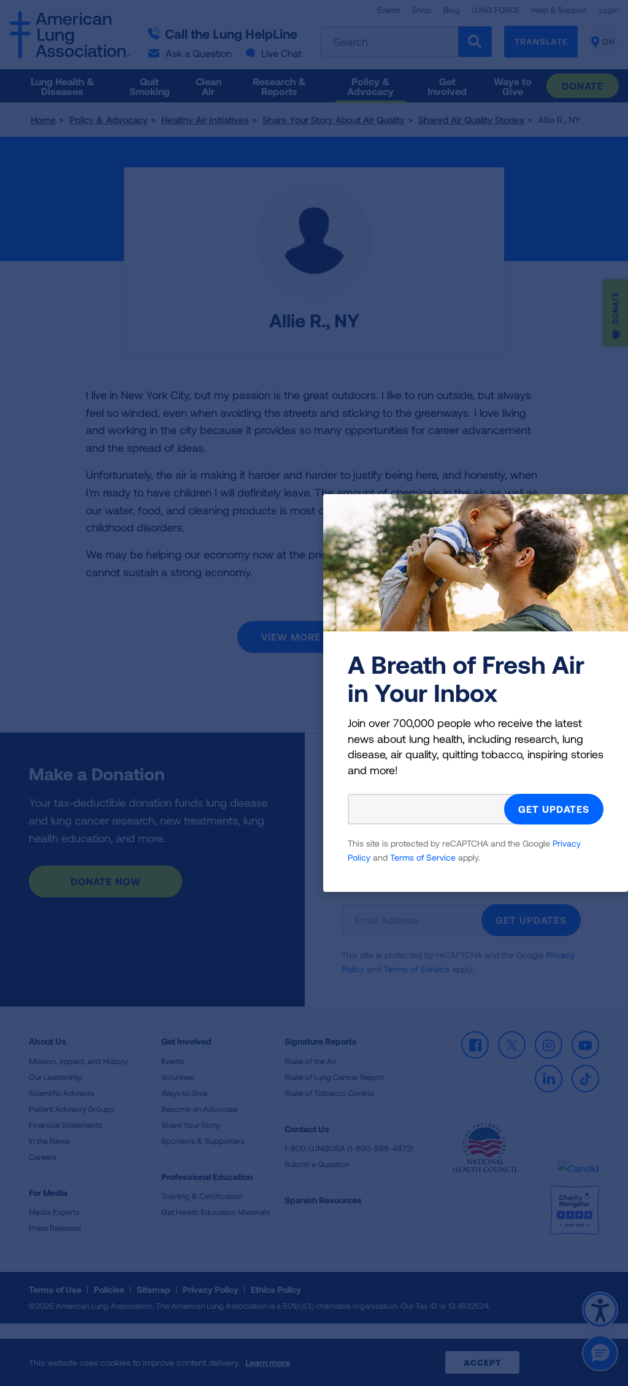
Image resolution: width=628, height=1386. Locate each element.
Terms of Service (423, 857)
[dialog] (314, 693)
